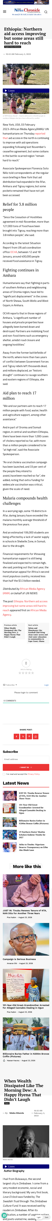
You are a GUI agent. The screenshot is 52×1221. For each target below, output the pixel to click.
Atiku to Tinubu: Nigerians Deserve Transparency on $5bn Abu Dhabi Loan (33, 847)
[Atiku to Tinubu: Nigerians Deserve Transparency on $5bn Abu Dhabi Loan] (10, 847)
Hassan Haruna (13, 1060)
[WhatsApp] (35, 736)
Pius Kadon (11, 917)
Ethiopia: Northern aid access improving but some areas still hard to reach (25, 605)
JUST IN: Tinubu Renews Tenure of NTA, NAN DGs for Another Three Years (34, 796)
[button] (43, 1217)
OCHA (13, 252)
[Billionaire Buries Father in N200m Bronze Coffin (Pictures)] (10, 822)
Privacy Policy (33, 774)
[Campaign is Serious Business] (26, 939)
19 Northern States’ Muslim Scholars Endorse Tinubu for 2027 (32, 835)
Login (46, 684)
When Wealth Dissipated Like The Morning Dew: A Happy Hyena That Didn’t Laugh (12, 632)
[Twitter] (23, 736)
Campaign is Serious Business (19, 959)
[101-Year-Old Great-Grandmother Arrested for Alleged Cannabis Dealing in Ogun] (10, 808)
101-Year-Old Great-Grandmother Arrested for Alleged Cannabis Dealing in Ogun (32, 808)
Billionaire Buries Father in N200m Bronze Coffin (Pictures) (34, 822)
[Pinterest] (29, 736)
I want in (24, 767)
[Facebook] (16, 736)
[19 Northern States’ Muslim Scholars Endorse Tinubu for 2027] (10, 835)
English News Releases (12, 47)
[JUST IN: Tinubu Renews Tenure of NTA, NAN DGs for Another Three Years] (10, 796)
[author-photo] (4, 917)
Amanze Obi (12, 963)
